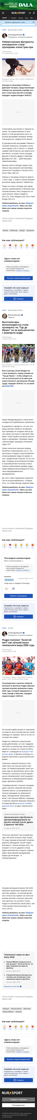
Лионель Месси (16, 1008)
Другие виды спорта (15, 30)
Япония (5, 230)
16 (4, 1029)
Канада (22, 230)
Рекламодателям (18, 1105)
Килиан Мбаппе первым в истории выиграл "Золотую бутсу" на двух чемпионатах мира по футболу (19, 965)
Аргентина (27, 1008)
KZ (30, 13)
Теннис (20, 18)
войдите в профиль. (23, 270)
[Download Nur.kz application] (18, 5)
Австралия (30, 230)
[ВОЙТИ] (34, 13)
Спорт (4, 18)
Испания (18, 1012)
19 (15, 547)
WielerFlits (9, 386)
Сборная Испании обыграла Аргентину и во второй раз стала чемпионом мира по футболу (19, 977)
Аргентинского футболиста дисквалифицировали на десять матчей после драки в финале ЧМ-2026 (18, 821)
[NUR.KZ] (18, 13)
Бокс (26, 18)
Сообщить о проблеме (18, 1099)
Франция (6, 1008)
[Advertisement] (18, 112)
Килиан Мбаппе (8, 1012)
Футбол (13, 18)
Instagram (20, 299)
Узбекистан (14, 230)
